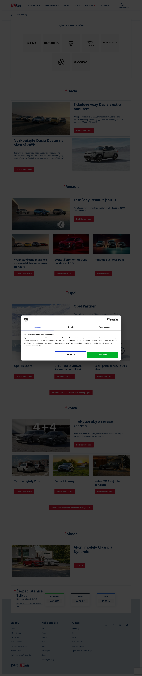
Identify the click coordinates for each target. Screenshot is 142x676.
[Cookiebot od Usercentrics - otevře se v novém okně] (108, 319)
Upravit (69, 355)
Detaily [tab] (71, 327)
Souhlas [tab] (38, 327)
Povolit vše (103, 355)
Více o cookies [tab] (104, 327)
